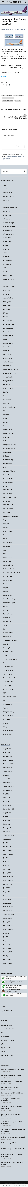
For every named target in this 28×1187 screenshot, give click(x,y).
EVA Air (5, 392)
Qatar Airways (7, 595)
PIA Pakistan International (11, 572)
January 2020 (7, 903)
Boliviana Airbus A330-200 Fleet (12, 1093)
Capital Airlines (8, 343)
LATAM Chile (7, 501)
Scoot (5, 629)
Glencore (6, 415)
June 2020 (6, 888)
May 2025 (6, 775)
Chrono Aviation (8, 377)
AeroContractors (8, 196)
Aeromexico (7, 204)
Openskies (6, 546)
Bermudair (6, 309)
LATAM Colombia (8, 505)
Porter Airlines (8, 580)
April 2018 (6, 944)
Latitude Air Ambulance (10, 516)
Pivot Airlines (7, 576)
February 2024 (7, 805)
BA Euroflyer (7, 305)
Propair (5, 588)
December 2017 (8, 959)
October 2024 (7, 783)
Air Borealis (7, 215)
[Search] (24, 2)
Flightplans (6, 403)
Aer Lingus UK (7, 193)
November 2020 (8, 880)
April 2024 (6, 798)
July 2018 (6, 933)
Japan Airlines (7, 463)
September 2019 (8, 914)
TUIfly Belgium (8, 674)
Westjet (5, 723)
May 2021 (6, 865)
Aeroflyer (6, 200)
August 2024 (7, 790)
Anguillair (6, 294)
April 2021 (6, 869)
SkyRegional (7, 636)
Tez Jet (5, 663)
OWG (4, 554)
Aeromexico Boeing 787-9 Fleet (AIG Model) (11, 1107)
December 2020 (8, 877)
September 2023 (8, 809)
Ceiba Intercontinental (10, 369)
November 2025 (8, 764)
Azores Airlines (8, 298)
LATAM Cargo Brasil (9, 497)
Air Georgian (7, 241)
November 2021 (8, 854)
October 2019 (7, 910)
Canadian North (8, 339)
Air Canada (6, 219)
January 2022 (7, 847)
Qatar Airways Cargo (9, 599)
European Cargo (8, 388)
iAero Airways (7, 452)
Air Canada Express (9, 226)
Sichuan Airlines (8, 633)
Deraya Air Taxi (8, 381)
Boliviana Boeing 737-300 (10, 1087)
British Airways (8, 320)
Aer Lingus (6, 189)
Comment (20, 146)
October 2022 (7, 831)
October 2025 (7, 767)
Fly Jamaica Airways (9, 407)
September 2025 (8, 771)
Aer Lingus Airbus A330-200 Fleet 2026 (10, 1100)
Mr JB (3, 1051)
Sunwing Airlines (8, 648)
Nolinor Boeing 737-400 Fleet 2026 (13, 1137)
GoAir (5, 418)
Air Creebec (7, 238)
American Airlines (8, 287)
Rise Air (5, 610)
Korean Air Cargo (8, 478)
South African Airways (10, 640)
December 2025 (8, 760)
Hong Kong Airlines (9, 448)
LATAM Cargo (7, 494)
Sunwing (17, 100)
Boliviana (6, 317)
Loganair (6, 520)
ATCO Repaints (14, 2)
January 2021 (7, 873)
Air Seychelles (7, 260)
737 (3, 95)
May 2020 (6, 892)
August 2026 (7, 749)
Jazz (4, 467)
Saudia (5, 625)
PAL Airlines (7, 561)
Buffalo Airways (8, 328)
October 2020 (7, 884)
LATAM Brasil (7, 490)
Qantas (5, 591)
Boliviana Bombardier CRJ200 (11, 1075)
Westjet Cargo (7, 727)
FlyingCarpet (5, 1036)
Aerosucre (6, 211)
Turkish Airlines (8, 682)
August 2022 (7, 839)
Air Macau (6, 253)
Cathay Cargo (7, 358)
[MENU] (3, 2)
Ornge (5, 550)
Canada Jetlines (8, 335)
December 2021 (8, 850)
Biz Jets (5, 313)
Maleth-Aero (7, 531)
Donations (6, 384)
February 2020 (7, 899)
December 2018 (8, 925)
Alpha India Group (7, 1025)
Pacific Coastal (8, 557)
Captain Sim (7, 347)
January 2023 (7, 828)
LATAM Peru (7, 512)
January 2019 (7, 922)
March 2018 (7, 948)
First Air (5, 396)
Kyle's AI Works (6, 1048)
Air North (6, 256)
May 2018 (6, 941)
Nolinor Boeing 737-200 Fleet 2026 (13, 1149)
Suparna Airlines (8, 651)
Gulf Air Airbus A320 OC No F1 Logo (12, 1070)
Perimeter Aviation (9, 569)
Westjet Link (7, 734)
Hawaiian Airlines (8, 433)
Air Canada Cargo (8, 223)
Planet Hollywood (7, 98)
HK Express (6, 441)
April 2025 (6, 779)
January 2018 (7, 956)
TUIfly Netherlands (9, 678)
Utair (4, 700)
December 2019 (8, 907)
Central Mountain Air (9, 373)
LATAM (5, 486)
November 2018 (8, 929)
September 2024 (8, 786)
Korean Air (6, 475)
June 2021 (6, 862)
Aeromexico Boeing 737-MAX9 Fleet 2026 (11, 1122)
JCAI (2, 1044)
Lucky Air (6, 524)
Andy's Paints (7, 290)
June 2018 (6, 937)
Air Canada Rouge (8, 234)
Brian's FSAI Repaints (8, 1029)
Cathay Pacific (7, 366)
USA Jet (5, 693)
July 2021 (6, 858)
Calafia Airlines (8, 332)
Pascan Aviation (8, 565)
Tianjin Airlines (8, 667)
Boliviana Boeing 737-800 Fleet (11, 1081)
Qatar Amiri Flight (9, 603)
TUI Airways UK (8, 670)
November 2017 (8, 963)
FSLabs (5, 411)
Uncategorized (8, 689)
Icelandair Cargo (8, 460)
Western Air (7, 719)
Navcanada (6, 535)
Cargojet (6, 351)
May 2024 (6, 794)
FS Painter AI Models (7, 1040)
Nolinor (5, 539)
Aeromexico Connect (10, 208)
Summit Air (6, 644)
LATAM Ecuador (8, 509)
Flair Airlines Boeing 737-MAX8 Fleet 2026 (11, 1155)
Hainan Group (7, 430)
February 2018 (7, 952)
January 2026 (7, 756)
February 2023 (7, 824)
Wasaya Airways (8, 715)
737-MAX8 (9, 95)
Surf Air (5, 655)
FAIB (2, 1033)
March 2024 (7, 801)
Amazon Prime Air (9, 283)
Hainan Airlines (8, 426)
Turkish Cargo (7, 685)
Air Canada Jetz (8, 230)
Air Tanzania (7, 264)
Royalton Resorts (7, 100)
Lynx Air (5, 527)
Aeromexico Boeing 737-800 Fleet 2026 (11, 1115)
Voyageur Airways (8, 712)
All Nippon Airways (9, 279)
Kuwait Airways (8, 482)
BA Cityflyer (7, 302)
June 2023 (6, 820)
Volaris (5, 708)
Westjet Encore (8, 730)
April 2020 (6, 895)
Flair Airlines (7, 399)
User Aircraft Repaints (10, 697)
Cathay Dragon (8, 362)
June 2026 (6, 752)
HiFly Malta (6, 437)
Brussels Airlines (8, 324)
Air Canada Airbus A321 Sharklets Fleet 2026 (12, 1163)
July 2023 (6, 816)
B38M (15, 95)
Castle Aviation (8, 354)
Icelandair (6, 456)
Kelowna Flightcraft (9, 471)
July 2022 (6, 843)
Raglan (5, 606)
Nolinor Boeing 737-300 (9, 1143)
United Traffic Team (7, 1055)
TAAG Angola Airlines (10, 659)
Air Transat (6, 268)
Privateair (6, 584)
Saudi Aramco (7, 621)
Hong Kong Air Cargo (9, 445)
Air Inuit (5, 245)
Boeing (21, 95)
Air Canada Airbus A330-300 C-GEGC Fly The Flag (13, 1130)
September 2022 (8, 835)
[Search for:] (14, 171)
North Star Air (7, 542)
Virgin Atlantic (8, 704)
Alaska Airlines (8, 275)
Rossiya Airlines (8, 614)
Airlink (5, 272)
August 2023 (7, 813)
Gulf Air (5, 422)
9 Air (4, 185)
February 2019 (7, 918)
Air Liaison (6, 249)
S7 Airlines (6, 618)
